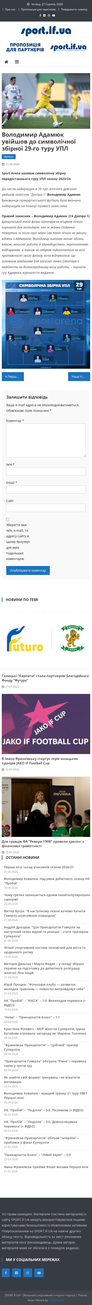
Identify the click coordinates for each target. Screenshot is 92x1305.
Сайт (10, 501)
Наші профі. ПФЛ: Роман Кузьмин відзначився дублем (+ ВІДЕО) (81, 376)
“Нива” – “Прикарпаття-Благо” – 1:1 (32, 1017)
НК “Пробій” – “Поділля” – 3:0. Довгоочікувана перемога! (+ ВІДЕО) (40, 1124)
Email (11, 482)
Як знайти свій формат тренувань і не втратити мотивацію (42, 1079)
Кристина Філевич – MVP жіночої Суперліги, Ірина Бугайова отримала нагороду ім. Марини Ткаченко (45, 1031)
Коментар (15, 421)
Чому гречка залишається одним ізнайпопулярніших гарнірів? (47, 897)
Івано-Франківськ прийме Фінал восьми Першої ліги (46, 1167)
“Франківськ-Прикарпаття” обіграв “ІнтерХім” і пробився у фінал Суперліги (41, 1140)
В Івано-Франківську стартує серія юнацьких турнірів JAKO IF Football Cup (40, 760)
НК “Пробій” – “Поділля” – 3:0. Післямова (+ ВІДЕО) (43, 1110)
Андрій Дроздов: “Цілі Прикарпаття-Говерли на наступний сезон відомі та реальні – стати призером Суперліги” (46, 931)
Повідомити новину (74, 9)
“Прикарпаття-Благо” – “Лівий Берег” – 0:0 (37, 1155)
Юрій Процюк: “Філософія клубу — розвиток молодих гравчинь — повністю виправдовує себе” (44, 986)
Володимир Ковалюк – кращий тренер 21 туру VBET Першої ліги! (45, 1095)
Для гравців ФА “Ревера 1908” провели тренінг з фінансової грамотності (43, 843)
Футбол (8, 156)
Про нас (10, 9)
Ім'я (10, 464)
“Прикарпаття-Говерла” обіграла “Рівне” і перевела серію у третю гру (45, 1063)
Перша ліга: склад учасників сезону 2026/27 (39, 867)
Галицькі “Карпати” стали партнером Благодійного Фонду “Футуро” (45, 677)
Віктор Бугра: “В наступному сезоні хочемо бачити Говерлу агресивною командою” (45, 913)
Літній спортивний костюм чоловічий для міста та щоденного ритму (45, 949)
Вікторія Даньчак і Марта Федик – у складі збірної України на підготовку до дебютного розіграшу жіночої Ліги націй (44, 968)
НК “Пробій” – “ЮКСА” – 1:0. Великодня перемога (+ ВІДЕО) (45, 1002)
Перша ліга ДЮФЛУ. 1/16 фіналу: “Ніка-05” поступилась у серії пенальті (16, 376)
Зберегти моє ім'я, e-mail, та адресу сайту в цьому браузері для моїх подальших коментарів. (18, 542)
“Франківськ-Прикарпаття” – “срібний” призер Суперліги (41, 1047)
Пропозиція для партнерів (38, 9)
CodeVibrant (56, 1300)
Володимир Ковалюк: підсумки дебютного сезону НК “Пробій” (47, 881)
